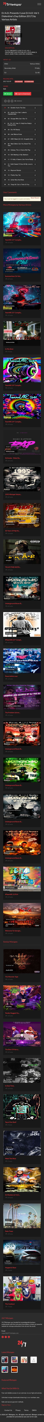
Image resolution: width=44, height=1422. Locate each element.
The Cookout (10, 1304)
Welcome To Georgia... (13, 931)
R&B (4, 89)
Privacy (18, 1410)
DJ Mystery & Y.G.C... (12, 1195)
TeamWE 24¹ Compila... (13, 422)
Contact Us (8, 1410)
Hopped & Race (10, 1268)
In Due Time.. (10, 1086)
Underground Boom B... (13, 603)
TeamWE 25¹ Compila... (13, 313)
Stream (8, 94)
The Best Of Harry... (12, 1049)
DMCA (34, 1410)
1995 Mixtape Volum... (13, 494)
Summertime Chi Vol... (13, 276)
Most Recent (35, 198)
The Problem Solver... (12, 712)
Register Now (6, 1405)
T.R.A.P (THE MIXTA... (13, 567)
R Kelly (37, 68)
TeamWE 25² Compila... (13, 240)
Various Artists (35, 64)
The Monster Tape (11, 977)
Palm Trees (9, 1231)
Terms (26, 1410)
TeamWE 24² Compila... (13, 385)
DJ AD (37, 72)
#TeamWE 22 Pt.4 (11, 894)
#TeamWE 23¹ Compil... (13, 640)
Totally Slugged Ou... (12, 1013)
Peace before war (11, 676)
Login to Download (23, 94)
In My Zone (9, 349)
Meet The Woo (10, 1158)
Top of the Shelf (10, 1122)
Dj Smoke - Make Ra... (12, 458)
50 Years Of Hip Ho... (12, 531)
